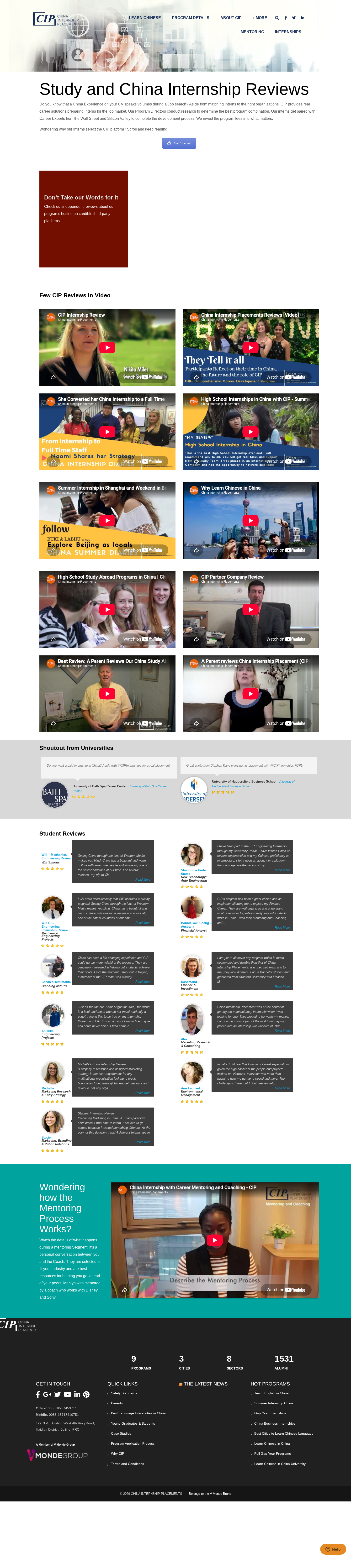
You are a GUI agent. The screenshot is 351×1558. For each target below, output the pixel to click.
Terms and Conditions (127, 1464)
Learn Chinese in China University (280, 1464)
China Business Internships (274, 1423)
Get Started (182, 143)
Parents (117, 1403)
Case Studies (121, 1433)
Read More (142, 879)
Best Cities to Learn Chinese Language (284, 1433)
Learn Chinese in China (272, 1443)
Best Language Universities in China (138, 1413)
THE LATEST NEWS (206, 1383)
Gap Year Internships (270, 1413)
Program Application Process (132, 1443)
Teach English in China (271, 1393)
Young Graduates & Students (133, 1423)
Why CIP (117, 1453)
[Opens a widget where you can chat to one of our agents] (333, 1550)
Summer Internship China (273, 1403)
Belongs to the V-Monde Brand (210, 1493)
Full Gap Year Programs (272, 1453)
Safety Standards (124, 1393)
